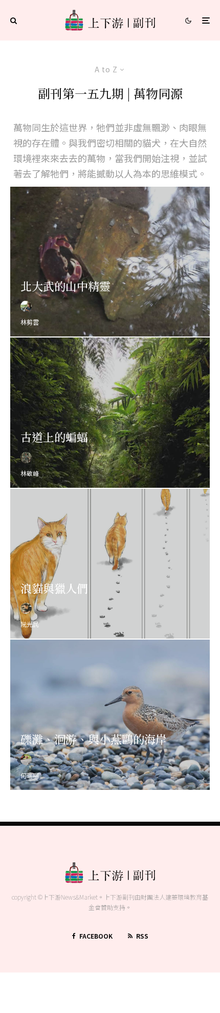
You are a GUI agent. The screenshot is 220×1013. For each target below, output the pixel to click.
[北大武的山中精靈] (110, 262)
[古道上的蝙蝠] (110, 412)
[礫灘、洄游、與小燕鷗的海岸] (110, 715)
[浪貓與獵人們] (110, 564)
